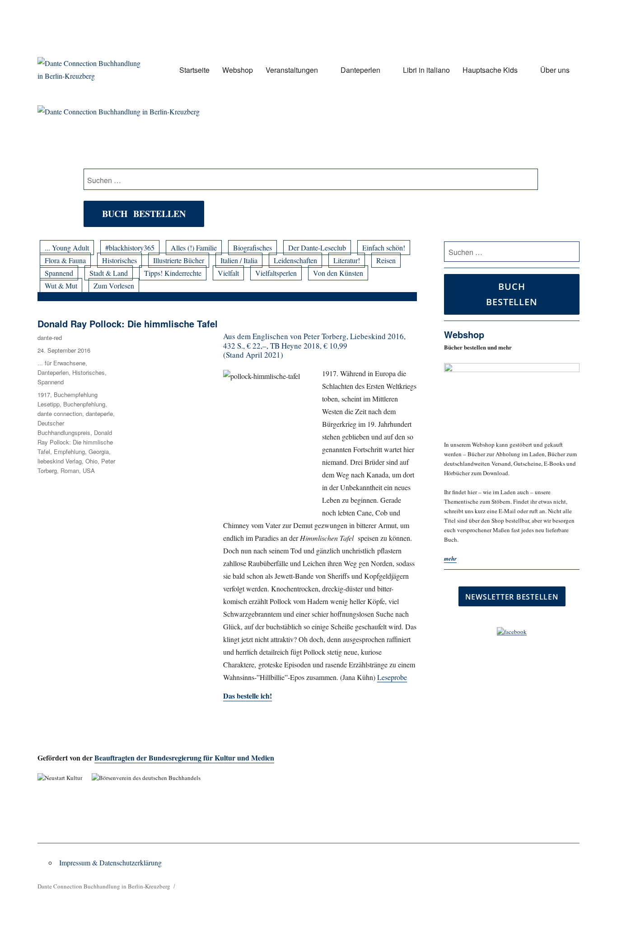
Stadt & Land (108, 273)
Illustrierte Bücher (178, 260)
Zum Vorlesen (113, 285)
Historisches (119, 260)
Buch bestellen (144, 213)
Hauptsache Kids (490, 70)
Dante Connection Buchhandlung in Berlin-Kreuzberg (103, 886)
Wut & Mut (61, 285)
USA (89, 470)
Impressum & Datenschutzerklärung (110, 862)
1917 (43, 394)
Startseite (194, 70)
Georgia (99, 451)
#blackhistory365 (129, 247)
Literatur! (346, 260)
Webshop (237, 70)
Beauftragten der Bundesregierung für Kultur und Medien (184, 757)
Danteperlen (360, 70)
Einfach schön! (383, 247)
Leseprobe (392, 677)
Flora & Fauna (65, 260)
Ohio (91, 461)
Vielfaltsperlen (276, 273)
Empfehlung (69, 451)
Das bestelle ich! (247, 695)
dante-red (49, 337)
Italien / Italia (238, 260)
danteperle (99, 413)
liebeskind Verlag (59, 461)
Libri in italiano (426, 70)
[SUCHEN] (571, 252)
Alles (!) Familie (194, 247)
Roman (70, 470)
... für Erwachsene (61, 363)
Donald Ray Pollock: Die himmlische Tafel (127, 323)
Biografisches (252, 247)
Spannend (59, 273)
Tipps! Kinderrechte (172, 273)
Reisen (386, 260)
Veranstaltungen (292, 70)
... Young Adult (67, 247)
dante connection (59, 413)
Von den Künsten (338, 273)
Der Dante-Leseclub (317, 247)
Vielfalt (228, 273)
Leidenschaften (295, 260)
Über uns (555, 70)
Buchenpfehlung (84, 404)
